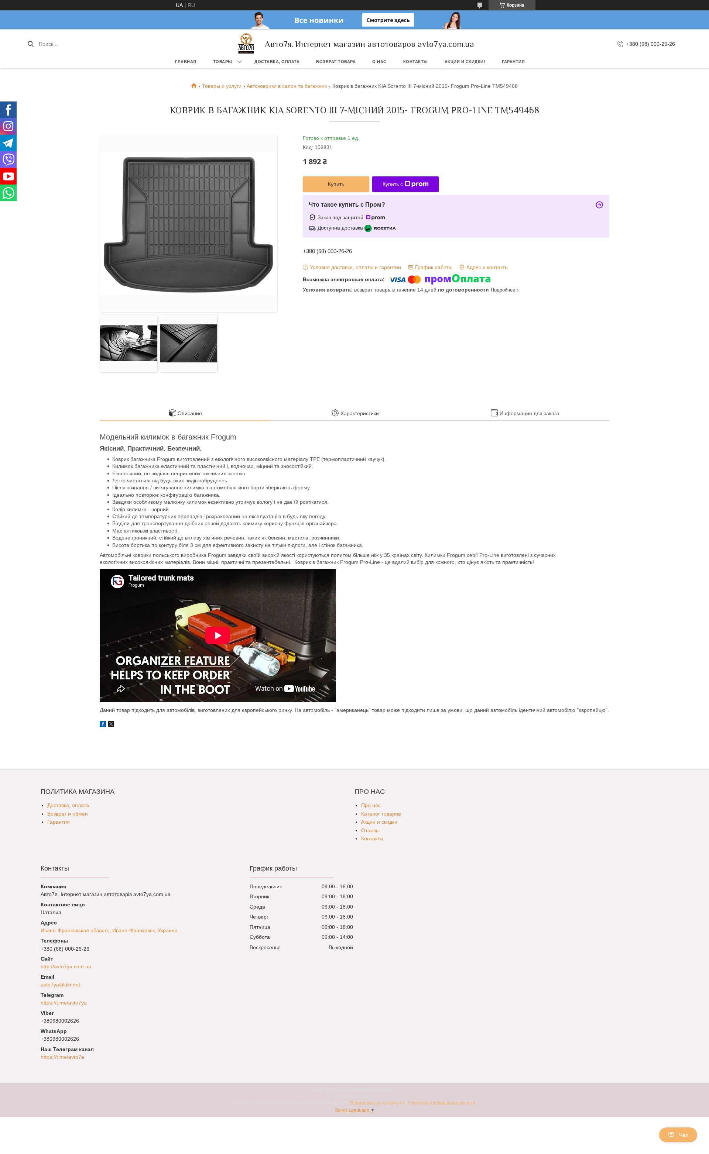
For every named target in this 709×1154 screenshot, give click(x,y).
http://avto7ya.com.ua (66, 966)
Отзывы (370, 830)
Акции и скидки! (465, 61)
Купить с (393, 184)
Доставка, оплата (276, 61)
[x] (111, 725)
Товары (222, 61)
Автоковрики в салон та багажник (287, 86)
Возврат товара (336, 61)
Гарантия (513, 61)
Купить (336, 184)
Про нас (371, 805)
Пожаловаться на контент (377, 1103)
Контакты (415, 61)
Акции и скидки (379, 822)
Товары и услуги (222, 86)
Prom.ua (387, 1089)
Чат (683, 1135)
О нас (379, 61)
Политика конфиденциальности (441, 1103)
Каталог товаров (381, 814)
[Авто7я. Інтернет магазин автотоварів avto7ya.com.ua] (246, 44)
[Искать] (30, 44)
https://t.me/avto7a (62, 1057)
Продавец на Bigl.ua (354, 1096)
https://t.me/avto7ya (64, 1003)
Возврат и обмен (67, 814)
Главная (185, 61)
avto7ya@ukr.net (60, 985)
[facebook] (103, 725)
